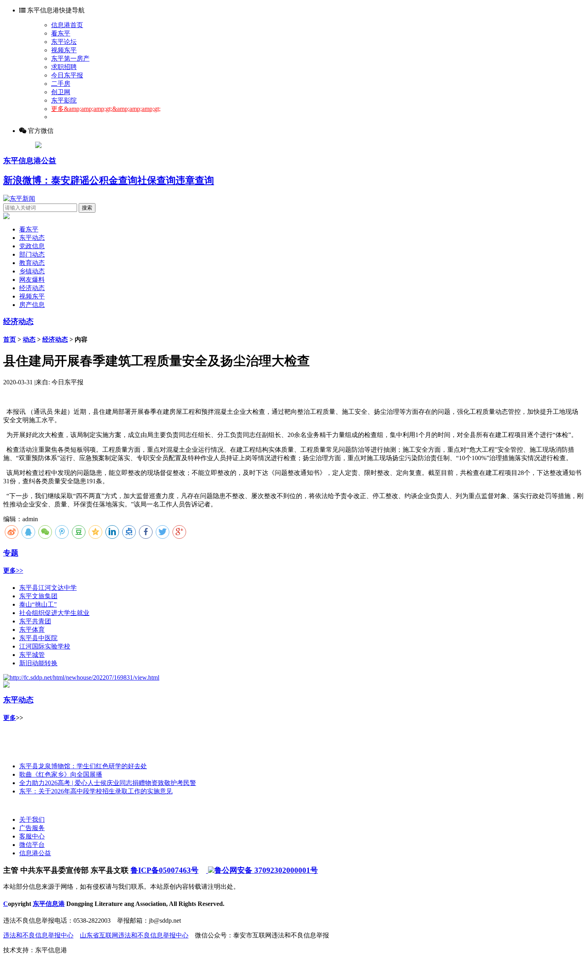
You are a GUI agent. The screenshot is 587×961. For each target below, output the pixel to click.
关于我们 (32, 819)
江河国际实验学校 (44, 646)
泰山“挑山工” (38, 604)
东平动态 (32, 237)
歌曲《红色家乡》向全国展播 (60, 774)
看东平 (60, 33)
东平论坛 (64, 41)
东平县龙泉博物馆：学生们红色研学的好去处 (83, 766)
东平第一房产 (70, 58)
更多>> (13, 570)
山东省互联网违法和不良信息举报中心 (134, 935)
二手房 (60, 83)
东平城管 (32, 654)
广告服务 (32, 828)
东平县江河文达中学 (48, 587)
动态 (29, 339)
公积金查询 (113, 180)
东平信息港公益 (29, 160)
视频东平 (64, 50)
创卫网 (60, 92)
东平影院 (64, 100)
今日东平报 (67, 75)
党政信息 (32, 246)
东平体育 (32, 629)
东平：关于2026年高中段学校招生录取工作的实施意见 (96, 791)
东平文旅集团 (38, 596)
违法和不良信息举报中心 (38, 935)
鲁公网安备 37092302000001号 (266, 870)
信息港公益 (35, 853)
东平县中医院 (38, 638)
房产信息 (32, 304)
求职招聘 (64, 66)
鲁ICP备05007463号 (164, 870)
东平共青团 (35, 621)
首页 (9, 339)
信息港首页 (67, 25)
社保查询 (156, 180)
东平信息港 (49, 903)
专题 (10, 553)
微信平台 (32, 844)
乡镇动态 (32, 271)
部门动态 (32, 254)
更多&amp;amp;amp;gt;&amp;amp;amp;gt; (106, 108)
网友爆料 (32, 279)
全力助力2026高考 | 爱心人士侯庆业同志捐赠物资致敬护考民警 (107, 782)
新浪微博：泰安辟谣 (46, 180)
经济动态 (32, 288)
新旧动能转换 (38, 663)
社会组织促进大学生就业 (54, 612)
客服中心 (32, 836)
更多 (9, 717)
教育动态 (32, 262)
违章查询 (195, 180)
